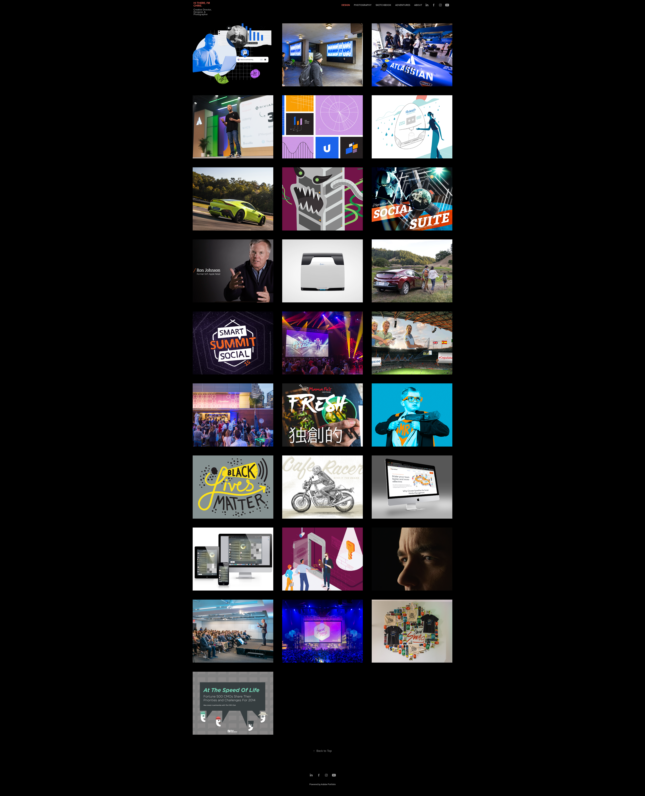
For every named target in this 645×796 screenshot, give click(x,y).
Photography (363, 5)
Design (345, 5)
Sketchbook (383, 5)
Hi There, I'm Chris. (202, 4)
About (418, 5)
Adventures (402, 5)
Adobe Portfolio (328, 784)
